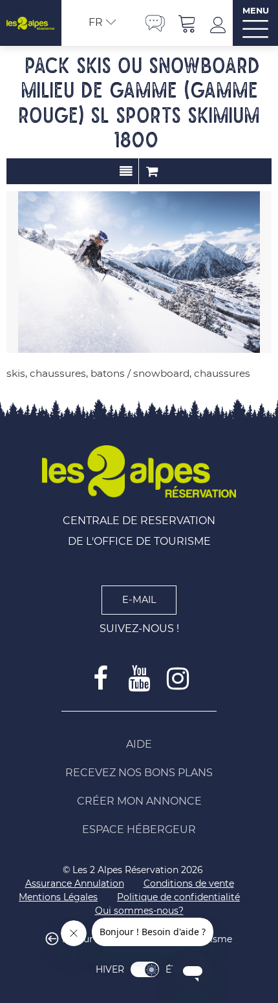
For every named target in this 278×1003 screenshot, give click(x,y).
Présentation (125, 171)
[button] (187, 22)
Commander (152, 171)
